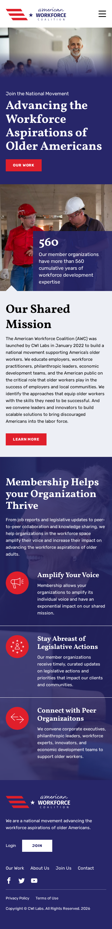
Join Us (64, 868)
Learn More (26, 439)
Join (37, 845)
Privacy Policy (17, 898)
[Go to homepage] (36, 14)
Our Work (23, 165)
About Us (39, 868)
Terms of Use (47, 898)
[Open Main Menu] (102, 13)
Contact (86, 868)
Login (11, 845)
